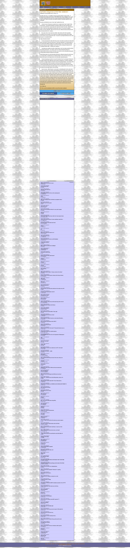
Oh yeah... (42, 262)
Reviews (64, 7)
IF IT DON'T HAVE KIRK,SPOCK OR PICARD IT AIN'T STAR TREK (52, 459)
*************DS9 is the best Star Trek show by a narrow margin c (52, 420)
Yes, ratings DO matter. (45, 456)
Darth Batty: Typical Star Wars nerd (47, 449)
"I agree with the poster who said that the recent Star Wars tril (52, 433)
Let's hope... (43, 413)
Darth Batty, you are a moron (46, 390)
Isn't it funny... (43, 364)
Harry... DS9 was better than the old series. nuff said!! (50, 430)
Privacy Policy (63, 544)
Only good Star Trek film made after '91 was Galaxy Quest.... (51, 380)
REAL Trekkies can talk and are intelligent (48, 245)
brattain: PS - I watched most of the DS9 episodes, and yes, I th (52, 377)
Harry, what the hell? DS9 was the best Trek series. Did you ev (52, 357)
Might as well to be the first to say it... (47, 183)
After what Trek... (44, 393)
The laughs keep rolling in (45, 522)
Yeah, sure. (43, 281)
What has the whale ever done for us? (47, 232)
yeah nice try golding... (45, 502)
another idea (43, 344)
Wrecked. (42, 212)
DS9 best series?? (44, 416)
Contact (79, 7)
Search (85, 7)
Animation (68, 543)
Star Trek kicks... (44, 268)
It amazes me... (43, 443)
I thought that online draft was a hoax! (47, 314)
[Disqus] (57, 139)
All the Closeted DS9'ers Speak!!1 (47, 446)
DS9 (41, 337)
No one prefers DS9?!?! (45, 308)
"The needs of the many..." (45, 235)
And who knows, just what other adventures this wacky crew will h (52, 288)
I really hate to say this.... (45, 242)
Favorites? (43, 528)
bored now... (43, 492)
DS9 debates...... (43, 354)
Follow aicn (57, 91)
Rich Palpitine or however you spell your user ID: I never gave (52, 347)
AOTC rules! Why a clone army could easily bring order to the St (52, 301)
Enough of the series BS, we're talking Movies (49, 466)
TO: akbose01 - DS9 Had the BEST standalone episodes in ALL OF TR (53, 482)
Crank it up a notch (44, 532)
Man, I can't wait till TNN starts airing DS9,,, (48, 400)
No (41, 229)
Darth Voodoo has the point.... (46, 472)
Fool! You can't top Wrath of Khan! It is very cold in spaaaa (51, 209)
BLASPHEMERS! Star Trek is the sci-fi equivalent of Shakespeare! (52, 334)
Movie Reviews (63, 543)
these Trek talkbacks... (45, 370)
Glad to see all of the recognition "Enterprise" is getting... (51, 469)
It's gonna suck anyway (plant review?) (48, 291)
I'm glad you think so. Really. (46, 479)
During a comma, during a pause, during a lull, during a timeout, (52, 275)
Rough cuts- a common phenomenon (47, 410)
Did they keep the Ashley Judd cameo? (47, 255)
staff (57, 13)
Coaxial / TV (54, 543)
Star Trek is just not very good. (46, 202)
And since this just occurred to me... (47, 512)
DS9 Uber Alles (43, 535)
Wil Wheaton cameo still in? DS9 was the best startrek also (51, 367)
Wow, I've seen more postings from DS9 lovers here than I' (51, 374)
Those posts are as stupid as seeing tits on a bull (49, 476)
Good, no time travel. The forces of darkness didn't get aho (51, 525)
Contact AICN (68, 544)
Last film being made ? (45, 186)
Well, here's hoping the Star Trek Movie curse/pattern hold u (51, 199)
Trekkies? (42, 258)
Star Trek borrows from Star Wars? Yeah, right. (49, 311)
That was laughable (44, 489)
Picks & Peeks (58, 543)
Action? (42, 225)
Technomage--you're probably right (47, 505)
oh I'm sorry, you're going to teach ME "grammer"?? (50, 499)
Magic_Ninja (43, 453)
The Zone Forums (82, 543)
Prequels (42, 397)
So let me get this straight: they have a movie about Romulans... (52, 318)
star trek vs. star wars (44, 341)
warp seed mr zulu (44, 206)
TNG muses (43, 278)
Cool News (50, 7)
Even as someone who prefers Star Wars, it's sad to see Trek (51, 426)
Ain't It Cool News (48, 3)
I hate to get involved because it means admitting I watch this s (52, 219)
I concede (42, 360)
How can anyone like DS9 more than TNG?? (48, 321)
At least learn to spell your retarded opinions (49, 331)
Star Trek (42, 538)
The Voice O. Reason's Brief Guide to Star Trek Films (50, 423)
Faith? (42, 196)
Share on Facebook (49, 93)
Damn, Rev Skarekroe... (45, 285)
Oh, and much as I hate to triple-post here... (48, 515)
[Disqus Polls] (57, 113)
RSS (60, 544)
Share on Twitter (66, 93)
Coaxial (57, 7)
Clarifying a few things (45, 436)
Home (43, 7)
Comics (71, 7)
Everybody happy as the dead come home (48, 222)
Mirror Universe (43, 298)
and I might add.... (44, 403)
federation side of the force (45, 189)
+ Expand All (71, 182)
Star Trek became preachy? (45, 387)
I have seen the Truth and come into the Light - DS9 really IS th (52, 509)
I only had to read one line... (46, 252)
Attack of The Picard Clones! (46, 324)
